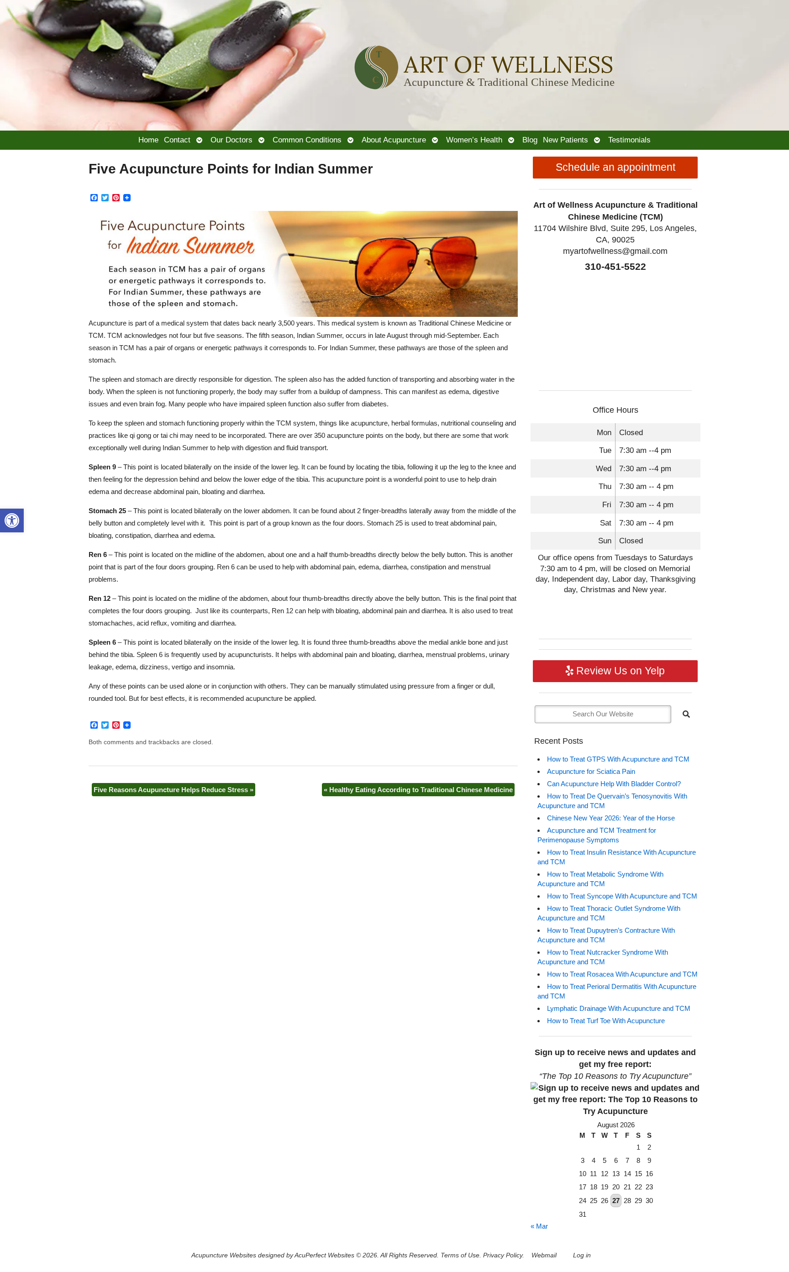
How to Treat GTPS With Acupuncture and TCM (618, 759)
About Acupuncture (394, 140)
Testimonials (629, 140)
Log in (582, 1255)
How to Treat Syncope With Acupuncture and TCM (622, 896)
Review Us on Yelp (619, 671)
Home (148, 140)
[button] (12, 520)
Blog (529, 140)
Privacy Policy (502, 1255)
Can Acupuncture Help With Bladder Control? (614, 784)
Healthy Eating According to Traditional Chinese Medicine (418, 790)
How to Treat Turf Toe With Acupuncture (606, 1021)
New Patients (565, 140)
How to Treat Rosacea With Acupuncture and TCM (622, 974)
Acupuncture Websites (223, 1255)
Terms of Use (460, 1255)
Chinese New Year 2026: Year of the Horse (611, 818)
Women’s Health (474, 140)
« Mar (539, 1226)
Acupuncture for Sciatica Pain (591, 771)
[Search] (686, 714)
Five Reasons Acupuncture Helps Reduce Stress (173, 790)
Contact (177, 140)
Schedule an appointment (615, 167)
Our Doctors (231, 140)
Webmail (544, 1255)
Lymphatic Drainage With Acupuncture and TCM (618, 1008)
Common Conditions (307, 140)
